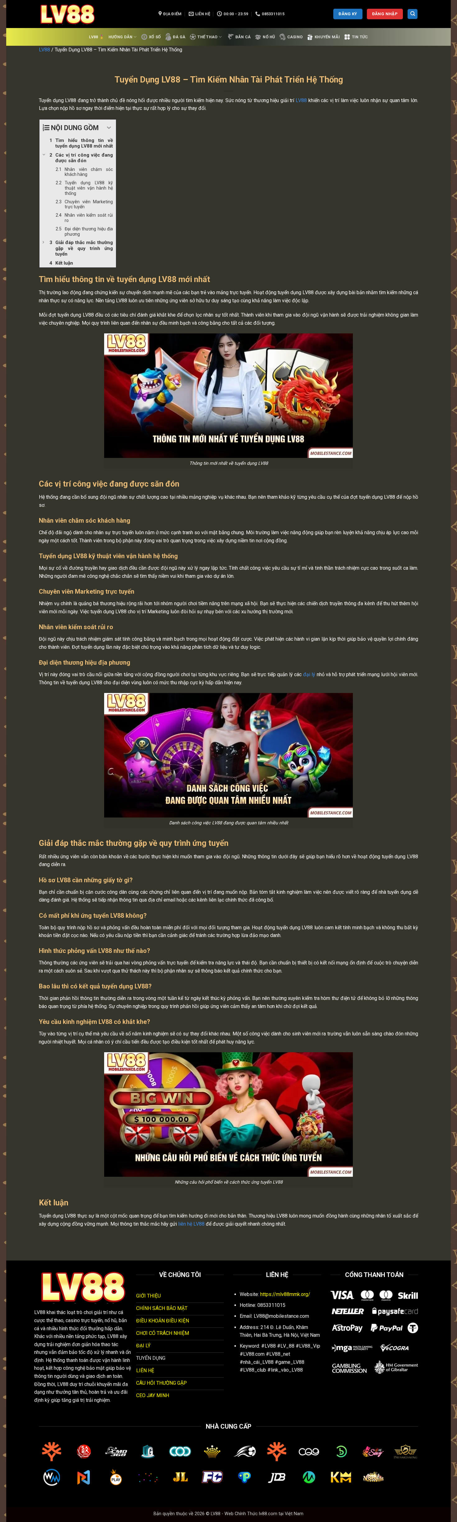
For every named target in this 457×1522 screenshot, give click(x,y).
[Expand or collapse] (109, 128)
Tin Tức (360, 37)
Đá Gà (179, 37)
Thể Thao (207, 37)
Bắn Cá (243, 37)
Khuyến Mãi (327, 37)
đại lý (309, 674)
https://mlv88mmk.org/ (285, 1294)
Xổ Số (155, 37)
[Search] (413, 14)
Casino (295, 37)
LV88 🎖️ (96, 37)
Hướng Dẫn (120, 37)
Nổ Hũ (269, 37)
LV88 (44, 50)
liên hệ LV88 (191, 1224)
